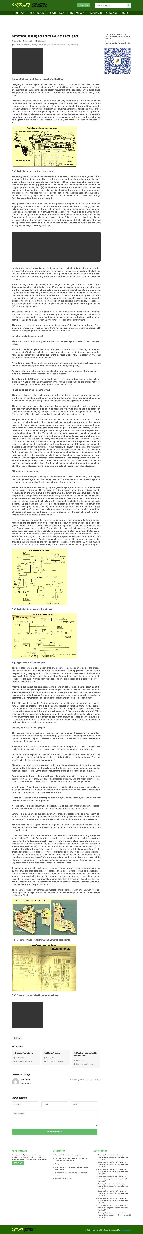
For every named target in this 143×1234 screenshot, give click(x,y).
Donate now (83, 5)
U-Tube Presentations (95, 13)
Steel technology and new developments (68, 1155)
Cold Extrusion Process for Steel (24, 1053)
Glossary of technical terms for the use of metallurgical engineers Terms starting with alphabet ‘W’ (113, 1179)
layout (50, 45)
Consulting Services (37, 13)
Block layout (19, 45)
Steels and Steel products (63, 1178)
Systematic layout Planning (69, 45)
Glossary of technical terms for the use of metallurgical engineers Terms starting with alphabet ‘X (113, 1172)
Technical (26, 20)
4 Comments (50, 1061)
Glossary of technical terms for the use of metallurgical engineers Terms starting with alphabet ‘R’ (114, 1215)
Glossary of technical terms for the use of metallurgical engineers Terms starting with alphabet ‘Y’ (113, 1164)
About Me (24, 13)
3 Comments (20, 1061)
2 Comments (42, 41)
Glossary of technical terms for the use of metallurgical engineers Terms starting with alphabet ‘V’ (113, 1186)
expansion (27, 45)
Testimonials (51, 13)
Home (16, 13)
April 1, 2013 (29, 41)
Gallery (61, 13)
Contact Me (124, 13)
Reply (99, 1080)
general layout (42, 45)
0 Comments (80, 1064)
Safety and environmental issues (66, 1164)
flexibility (34, 45)
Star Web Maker (125, 1230)
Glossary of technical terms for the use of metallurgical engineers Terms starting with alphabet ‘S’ (113, 1208)
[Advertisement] (27, 61)
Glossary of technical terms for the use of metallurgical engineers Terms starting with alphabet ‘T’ (113, 1201)
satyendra (17, 41)
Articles (70, 13)
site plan (56, 45)
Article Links (80, 13)
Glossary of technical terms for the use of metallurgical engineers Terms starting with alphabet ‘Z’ (113, 1157)
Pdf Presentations (111, 13)
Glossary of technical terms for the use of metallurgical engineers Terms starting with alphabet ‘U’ (113, 1193)
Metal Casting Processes (52, 1053)
